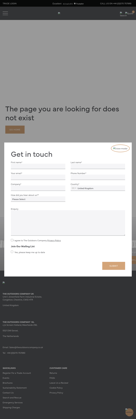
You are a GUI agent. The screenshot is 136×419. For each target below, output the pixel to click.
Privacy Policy (54, 240)
